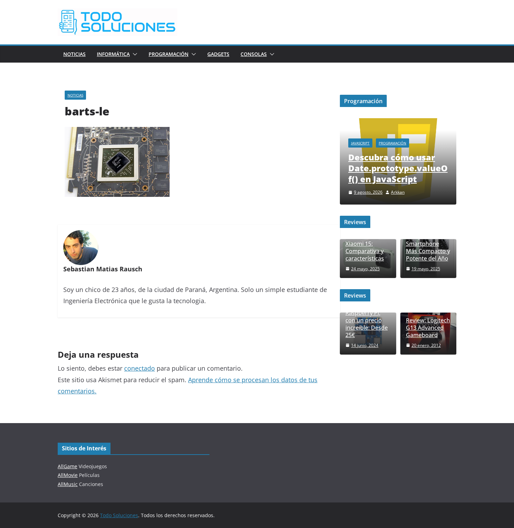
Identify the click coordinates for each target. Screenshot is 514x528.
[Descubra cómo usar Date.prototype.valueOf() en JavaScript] (398, 122)
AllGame (67, 466)
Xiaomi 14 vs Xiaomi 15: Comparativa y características (364, 247)
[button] (133, 54)
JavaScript (360, 143)
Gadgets (218, 54)
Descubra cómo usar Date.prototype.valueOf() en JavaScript (398, 168)
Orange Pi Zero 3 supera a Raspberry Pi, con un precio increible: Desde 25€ (367, 317)
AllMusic (68, 484)
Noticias (74, 54)
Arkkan (398, 192)
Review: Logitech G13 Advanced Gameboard (428, 327)
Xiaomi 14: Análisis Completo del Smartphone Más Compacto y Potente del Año (428, 240)
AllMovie (68, 475)
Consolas (254, 54)
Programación (168, 54)
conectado (139, 368)
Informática (113, 54)
